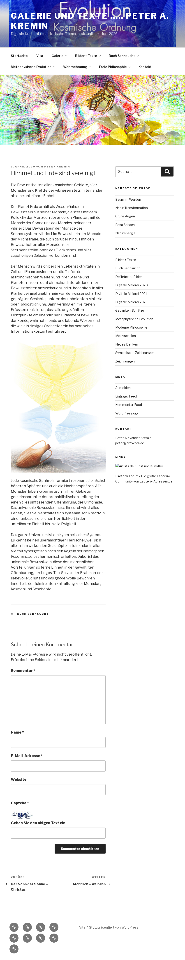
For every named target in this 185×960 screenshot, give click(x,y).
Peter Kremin (57, 166)
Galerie (57, 56)
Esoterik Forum (127, 476)
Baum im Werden (128, 199)
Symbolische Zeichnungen (135, 353)
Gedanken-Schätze (129, 310)
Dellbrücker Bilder (128, 277)
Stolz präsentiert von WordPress (114, 927)
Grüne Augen (125, 216)
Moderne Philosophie (131, 327)
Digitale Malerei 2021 (131, 294)
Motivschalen (125, 336)
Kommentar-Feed (128, 405)
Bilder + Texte (86, 56)
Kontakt (145, 67)
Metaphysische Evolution (31, 67)
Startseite (19, 56)
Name (17, 732)
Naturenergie (125, 233)
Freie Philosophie (113, 67)
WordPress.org (126, 413)
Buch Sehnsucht (122, 56)
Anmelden (123, 388)
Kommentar (23, 670)
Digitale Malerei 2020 (131, 285)
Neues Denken (126, 344)
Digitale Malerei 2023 (131, 302)
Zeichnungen (125, 361)
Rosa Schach (125, 225)
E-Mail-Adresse (27, 756)
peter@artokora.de (129, 443)
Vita (39, 56)
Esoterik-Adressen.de (156, 481)
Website (18, 779)
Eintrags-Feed (126, 396)
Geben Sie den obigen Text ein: (39, 823)
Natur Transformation (131, 208)
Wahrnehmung (75, 67)
